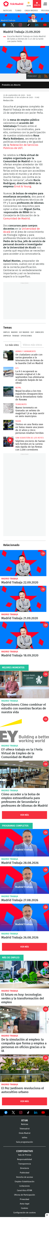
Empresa (7, 336)
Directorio (24, 1168)
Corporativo (24, 1151)
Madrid (14, 332)
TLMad (18, 11)
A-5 (16, 368)
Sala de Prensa (24, 1155)
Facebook (4, 24)
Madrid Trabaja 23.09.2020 (24, 59)
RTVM (24, 1120)
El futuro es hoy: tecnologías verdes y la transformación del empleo (24, 974)
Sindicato (39, 332)
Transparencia (24, 1164)
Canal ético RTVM (24, 1190)
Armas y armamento (25, 351)
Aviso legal (24, 1204)
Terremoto (21, 404)
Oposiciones (26, 336)
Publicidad (24, 1173)
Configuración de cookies (24, 1213)
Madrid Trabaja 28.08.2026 (24, 843)
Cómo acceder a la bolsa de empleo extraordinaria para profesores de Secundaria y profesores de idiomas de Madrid (24, 774)
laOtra (24, 1138)
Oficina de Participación (24, 1195)
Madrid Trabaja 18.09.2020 (24, 635)
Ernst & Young (22, 186)
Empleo (6, 332)
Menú (45, 4)
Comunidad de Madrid (16, 218)
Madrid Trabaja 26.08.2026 (24, 917)
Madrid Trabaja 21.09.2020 (23, 599)
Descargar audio (39, 76)
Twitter (12, 24)
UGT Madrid (24, 332)
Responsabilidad (24, 1159)
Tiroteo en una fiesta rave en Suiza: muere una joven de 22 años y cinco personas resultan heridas (8, 425)
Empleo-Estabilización (24, 1182)
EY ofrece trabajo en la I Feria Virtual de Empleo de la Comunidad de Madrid (24, 729)
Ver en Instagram (20, 1112)
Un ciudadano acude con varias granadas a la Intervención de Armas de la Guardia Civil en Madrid (8, 355)
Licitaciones (24, 1186)
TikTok (29, 24)
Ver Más (24, 815)
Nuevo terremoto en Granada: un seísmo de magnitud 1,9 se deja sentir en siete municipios (8, 408)
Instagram (20, 25)
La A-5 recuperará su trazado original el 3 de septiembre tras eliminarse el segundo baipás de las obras (8, 372)
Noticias (7, 11)
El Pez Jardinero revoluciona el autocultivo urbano (22, 1090)
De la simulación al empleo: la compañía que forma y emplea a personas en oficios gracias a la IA (24, 1019)
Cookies (24, 1208)
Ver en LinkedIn (35, 1112)
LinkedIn (37, 25)
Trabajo (15, 336)
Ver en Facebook (5, 1113)
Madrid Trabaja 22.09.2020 (23, 563)
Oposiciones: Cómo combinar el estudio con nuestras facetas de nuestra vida (24, 684)
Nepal (18, 388)
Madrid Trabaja (9, 579)
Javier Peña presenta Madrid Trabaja (24, 17)
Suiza (18, 421)
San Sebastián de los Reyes (29, 438)
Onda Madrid (31, 11)
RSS (46, 76)
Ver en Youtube (43, 1112)
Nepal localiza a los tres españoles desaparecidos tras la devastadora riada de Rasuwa (8, 391)
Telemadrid (25, 1129)
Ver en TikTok (28, 1113)
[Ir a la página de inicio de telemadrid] (13, 4)
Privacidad (24, 1199)
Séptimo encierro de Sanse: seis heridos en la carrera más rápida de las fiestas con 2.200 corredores (8, 442)
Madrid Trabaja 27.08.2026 (24, 880)
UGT (32, 332)
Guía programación (24, 1142)
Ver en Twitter (13, 1113)
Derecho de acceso (24, 1177)
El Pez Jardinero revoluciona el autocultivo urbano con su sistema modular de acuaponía (24, 1068)
